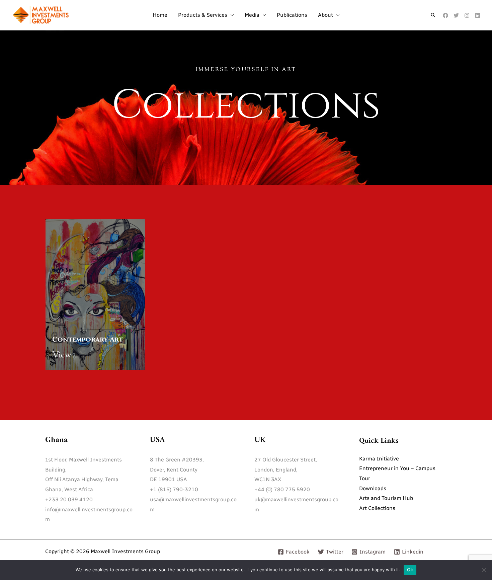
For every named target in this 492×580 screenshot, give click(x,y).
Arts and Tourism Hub (386, 498)
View (61, 355)
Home (160, 15)
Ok (410, 569)
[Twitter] (456, 15)
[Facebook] (445, 15)
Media (252, 15)
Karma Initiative (379, 458)
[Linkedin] (477, 15)
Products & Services (202, 15)
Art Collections (377, 508)
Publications (292, 15)
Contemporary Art (87, 339)
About (325, 15)
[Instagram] (467, 15)
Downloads (372, 488)
